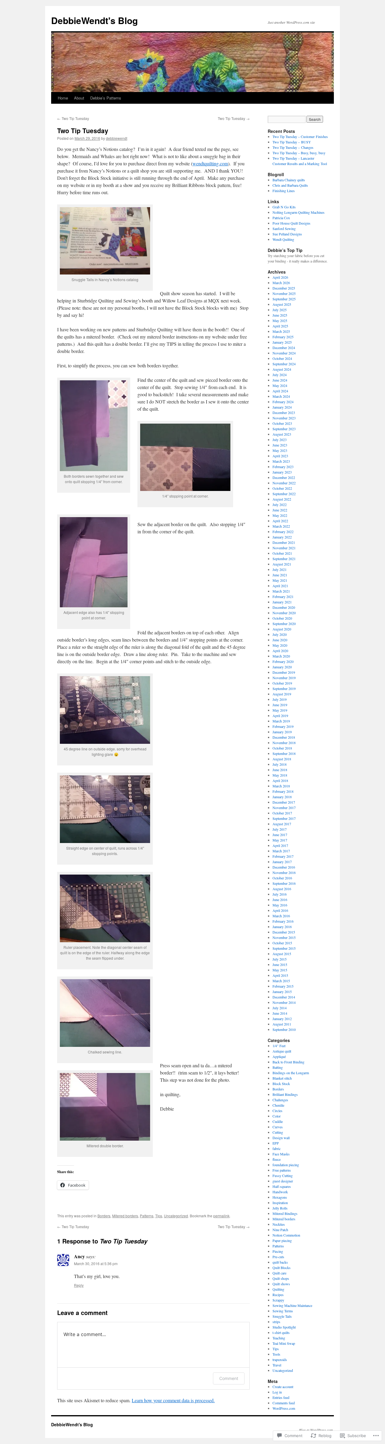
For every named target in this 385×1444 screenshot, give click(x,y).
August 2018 (282, 758)
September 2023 (284, 428)
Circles (277, 1110)
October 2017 (282, 813)
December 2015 (284, 932)
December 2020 (284, 607)
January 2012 (282, 1018)
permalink (221, 1215)
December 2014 (284, 997)
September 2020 (284, 623)
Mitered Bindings (285, 1213)
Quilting (278, 1289)
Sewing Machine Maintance (292, 1305)
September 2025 (284, 298)
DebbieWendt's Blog (94, 20)
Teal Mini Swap (284, 1343)
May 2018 (280, 775)
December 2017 (284, 802)
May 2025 (280, 320)
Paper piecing (282, 1240)
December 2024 (284, 347)
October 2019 (282, 683)
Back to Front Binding (288, 1061)
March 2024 (281, 396)
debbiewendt (116, 138)
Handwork (280, 1191)
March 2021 (281, 591)
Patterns (146, 1215)
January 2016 (282, 926)
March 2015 (281, 980)
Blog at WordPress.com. (316, 1429)
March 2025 (281, 331)
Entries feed (281, 1397)
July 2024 (280, 374)
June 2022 (280, 509)
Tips (158, 1215)
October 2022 (282, 488)
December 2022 (284, 477)
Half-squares (282, 1186)
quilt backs (280, 1262)
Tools (276, 1354)
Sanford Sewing (284, 228)
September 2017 (284, 818)
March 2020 (281, 656)
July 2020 (280, 634)
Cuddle (278, 1121)
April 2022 (280, 520)
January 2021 (282, 601)
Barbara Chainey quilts (289, 179)
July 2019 (280, 699)
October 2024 (282, 358)
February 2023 (283, 466)
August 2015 (282, 953)
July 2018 (280, 764)
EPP (276, 1143)
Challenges (280, 1099)
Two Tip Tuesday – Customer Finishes (300, 136)
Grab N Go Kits (284, 206)
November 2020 (284, 612)
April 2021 (280, 585)
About (79, 98)
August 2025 (282, 304)
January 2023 (282, 472)
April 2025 (280, 325)
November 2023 (284, 417)
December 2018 (284, 737)
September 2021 (284, 558)
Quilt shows (281, 1283)
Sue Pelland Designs (287, 233)
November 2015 (284, 937)
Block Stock (281, 1083)
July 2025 (280, 309)
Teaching (279, 1337)
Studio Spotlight (284, 1327)
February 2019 (283, 726)
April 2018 (280, 780)
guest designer (283, 1181)
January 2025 (282, 342)
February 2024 (283, 401)
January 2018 (282, 796)
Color (277, 1116)
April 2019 (280, 715)
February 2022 (283, 531)
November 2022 (284, 482)
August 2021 (282, 564)
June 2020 (280, 639)
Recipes (278, 1294)
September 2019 (284, 688)
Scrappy (278, 1300)
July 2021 (280, 569)
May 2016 (280, 905)
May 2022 (280, 515)
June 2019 (280, 704)
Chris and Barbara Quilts (290, 185)
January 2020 (282, 666)
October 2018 (282, 748)
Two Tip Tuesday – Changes (293, 147)
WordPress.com (284, 1408)
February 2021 (283, 596)
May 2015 (280, 969)
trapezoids (280, 1359)
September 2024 (284, 363)
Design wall (281, 1137)
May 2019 (280, 710)
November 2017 (284, 807)
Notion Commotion (286, 1235)
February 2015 (283, 986)
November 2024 (284, 353)
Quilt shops (281, 1278)
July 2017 (280, 829)
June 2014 (280, 1013)
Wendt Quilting (283, 239)
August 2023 (282, 434)
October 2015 (282, 942)
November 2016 (284, 872)
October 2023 (282, 423)
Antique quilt (282, 1051)
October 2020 (282, 618)
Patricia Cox (281, 217)
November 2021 (284, 547)
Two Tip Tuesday (73, 118)
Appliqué (279, 1056)
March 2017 (281, 850)
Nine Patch (280, 1229)
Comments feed (284, 1402)
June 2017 (280, 834)
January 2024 (282, 407)
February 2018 (283, 791)
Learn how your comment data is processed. (173, 1400)
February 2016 (283, 921)
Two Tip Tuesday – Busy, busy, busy (299, 152)
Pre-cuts (278, 1256)
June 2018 (280, 769)
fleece (277, 1159)
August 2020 (282, 629)
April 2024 (280, 390)
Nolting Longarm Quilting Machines (299, 212)
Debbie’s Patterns (105, 98)
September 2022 (284, 493)
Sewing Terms (283, 1310)
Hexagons (280, 1197)
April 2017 (280, 845)
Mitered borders (125, 1215)
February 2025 (283, 336)
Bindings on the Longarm (291, 1072)
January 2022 (282, 537)
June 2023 (280, 445)
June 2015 (280, 964)
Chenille (278, 1105)
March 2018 (281, 785)
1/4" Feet (279, 1045)
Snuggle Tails (282, 1316)
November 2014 (284, 1002)
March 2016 (281, 915)
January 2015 (282, 991)
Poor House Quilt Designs (291, 223)
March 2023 (281, 461)
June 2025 (280, 315)
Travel (277, 1365)
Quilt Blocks (282, 1267)
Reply (79, 1285)
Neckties (279, 1224)
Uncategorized (176, 1215)
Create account (283, 1386)
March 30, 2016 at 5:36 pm (96, 1263)
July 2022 (280, 504)
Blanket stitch (282, 1078)
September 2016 (284, 883)
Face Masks (281, 1153)
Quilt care (279, 1273)
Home (63, 98)
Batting (278, 1067)
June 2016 (280, 899)
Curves (278, 1126)
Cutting (278, 1132)
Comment (228, 1378)
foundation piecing (286, 1164)
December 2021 (284, 542)
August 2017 (282, 823)
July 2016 (280, 894)
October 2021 (282, 553)
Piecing (278, 1251)
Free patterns (282, 1170)
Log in (277, 1392)
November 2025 (284, 293)
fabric (277, 1148)
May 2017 (280, 840)
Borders (103, 1215)
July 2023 (280, 439)
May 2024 (280, 385)
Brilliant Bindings (285, 1094)
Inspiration (280, 1202)
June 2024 (280, 380)
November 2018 (284, 742)
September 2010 (284, 1029)
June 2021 (280, 574)
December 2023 (284, 412)
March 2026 (281, 282)
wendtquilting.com (210, 163)
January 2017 (282, 861)
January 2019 (282, 731)
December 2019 (284, 672)
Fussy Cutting (283, 1175)
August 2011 (282, 1024)
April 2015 (280, 975)
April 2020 (280, 650)
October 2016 (282, 877)
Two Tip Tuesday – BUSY (292, 141)
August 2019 (282, 693)
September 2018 (284, 753)
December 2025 (284, 288)
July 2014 (280, 1007)
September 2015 (284, 948)
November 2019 (284, 677)
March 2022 (281, 526)
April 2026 (280, 277)
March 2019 (281, 721)
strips (276, 1321)
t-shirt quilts (281, 1332)
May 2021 (280, 580)
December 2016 (284, 867)
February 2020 (283, 661)
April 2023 (280, 455)
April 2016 (280, 910)
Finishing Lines (284, 190)
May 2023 (280, 450)
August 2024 (282, 369)
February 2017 (283, 856)
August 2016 (282, 888)
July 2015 (280, 959)
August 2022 (282, 499)
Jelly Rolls (280, 1208)
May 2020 (280, 645)
